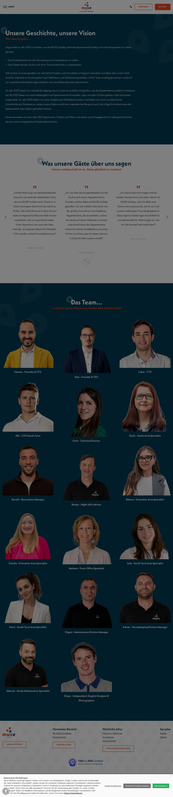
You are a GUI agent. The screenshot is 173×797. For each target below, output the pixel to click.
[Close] (8, 789)
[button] (6, 791)
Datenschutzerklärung (73, 793)
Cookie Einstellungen (113, 786)
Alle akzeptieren (161, 786)
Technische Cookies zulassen (137, 786)
